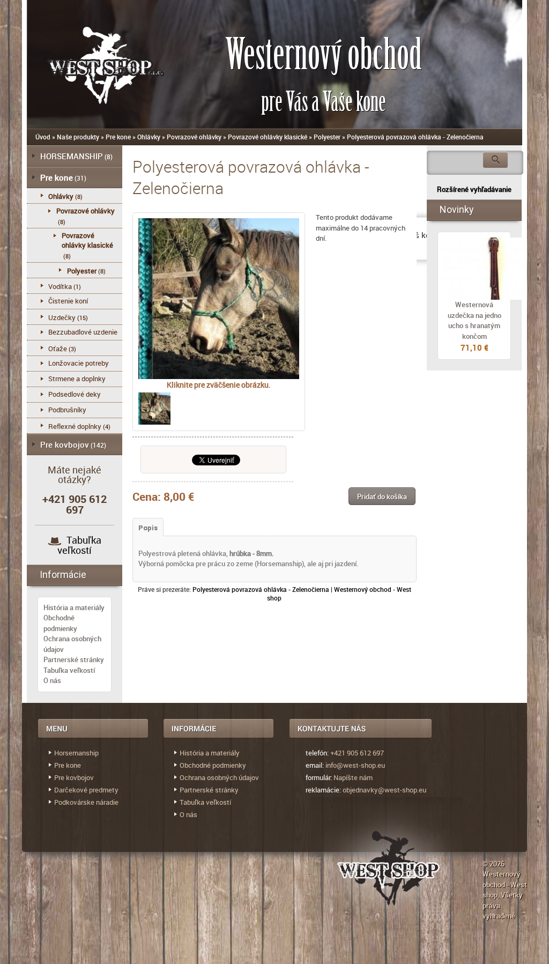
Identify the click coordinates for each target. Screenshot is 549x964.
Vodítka (60, 286)
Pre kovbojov (64, 444)
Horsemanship (76, 753)
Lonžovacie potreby (78, 363)
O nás (52, 680)
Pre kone (118, 136)
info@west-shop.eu (355, 765)
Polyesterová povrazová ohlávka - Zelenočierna (415, 136)
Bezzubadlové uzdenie (82, 332)
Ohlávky (148, 136)
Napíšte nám (353, 777)
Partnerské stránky (73, 659)
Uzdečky (62, 317)
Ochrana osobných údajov (219, 777)
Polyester (327, 136)
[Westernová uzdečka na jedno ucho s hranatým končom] (474, 269)
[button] (382, 496)
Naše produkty (78, 136)
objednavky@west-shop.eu (384, 790)
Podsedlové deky (74, 394)
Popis (148, 528)
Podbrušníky (67, 409)
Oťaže (57, 348)
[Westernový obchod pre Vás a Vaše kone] (94, 63)
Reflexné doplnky (74, 426)
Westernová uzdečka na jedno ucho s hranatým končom (474, 320)
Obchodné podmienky (60, 623)
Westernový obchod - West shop (505, 884)
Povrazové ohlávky (194, 136)
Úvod (42, 136)
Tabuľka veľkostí (79, 545)
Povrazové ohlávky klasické (267, 136)
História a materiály (74, 607)
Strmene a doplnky (77, 378)
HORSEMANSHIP (71, 156)
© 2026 (494, 864)
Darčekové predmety (86, 790)
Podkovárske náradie (86, 802)
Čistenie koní (68, 301)
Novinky (457, 209)
